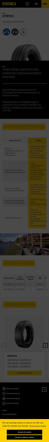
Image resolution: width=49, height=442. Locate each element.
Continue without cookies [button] (24, 437)
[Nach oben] (44, 389)
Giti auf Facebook (13, 393)
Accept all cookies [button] (24, 432)
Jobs (4, 410)
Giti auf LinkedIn (12, 403)
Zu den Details (24, 373)
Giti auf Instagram (13, 398)
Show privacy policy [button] (37, 426)
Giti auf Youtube (12, 389)
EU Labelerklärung (9, 414)
